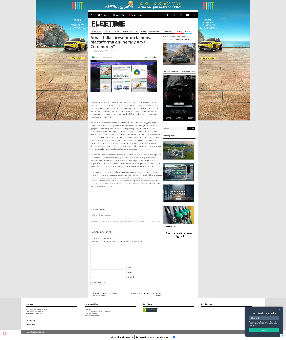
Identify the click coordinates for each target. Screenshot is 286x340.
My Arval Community (138, 221)
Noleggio (117, 31)
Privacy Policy (31, 320)
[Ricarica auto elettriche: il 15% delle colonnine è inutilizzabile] (179, 172)
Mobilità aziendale (125, 221)
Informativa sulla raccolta (122, 337)
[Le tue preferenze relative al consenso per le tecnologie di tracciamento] (282, 336)
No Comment (111, 51)
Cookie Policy (31, 324)
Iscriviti (264, 330)
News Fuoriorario (154, 31)
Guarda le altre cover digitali (179, 234)
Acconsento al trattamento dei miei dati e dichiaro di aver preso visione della (263, 323)
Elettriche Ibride (127, 31)
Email (130, 272)
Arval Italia (96, 221)
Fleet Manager (96, 31)
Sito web (131, 277)
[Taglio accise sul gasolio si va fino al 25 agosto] (179, 215)
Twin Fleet (179, 31)
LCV (137, 31)
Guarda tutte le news (169, 227)
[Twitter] (174, 15)
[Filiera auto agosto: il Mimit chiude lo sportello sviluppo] (179, 193)
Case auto (107, 31)
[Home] (92, 15)
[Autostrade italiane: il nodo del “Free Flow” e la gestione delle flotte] (179, 150)
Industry (143, 31)
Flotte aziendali (114, 221)
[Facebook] (167, 15)
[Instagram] (194, 15)
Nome (131, 267)
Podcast (187, 31)
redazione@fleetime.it (34, 313)
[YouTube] (187, 15)
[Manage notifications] (4, 333)
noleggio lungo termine (153, 221)
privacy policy (259, 325)
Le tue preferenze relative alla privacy (152, 337)
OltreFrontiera (168, 31)
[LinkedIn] (181, 15)
